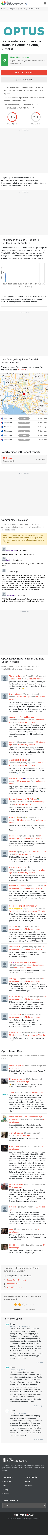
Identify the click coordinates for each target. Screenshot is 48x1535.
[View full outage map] (24, 394)
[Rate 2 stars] (20, 1305)
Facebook (29, 1485)
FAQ (4, 1485)
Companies (13, 9)
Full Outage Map (25, 79)
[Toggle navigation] (45, 3)
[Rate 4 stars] (28, 1305)
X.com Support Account (16, 1280)
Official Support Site (14, 1287)
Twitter (27, 1481)
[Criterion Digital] (24, 1515)
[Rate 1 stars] (16, 1305)
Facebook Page (13, 1284)
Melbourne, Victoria (35, 679)
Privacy (5, 1489)
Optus (22, 9)
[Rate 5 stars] (32, 1305)
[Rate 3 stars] (24, 1305)
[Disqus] (24, 574)
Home (3, 9)
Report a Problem (25, 72)
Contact (5, 1494)
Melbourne (22, 370)
